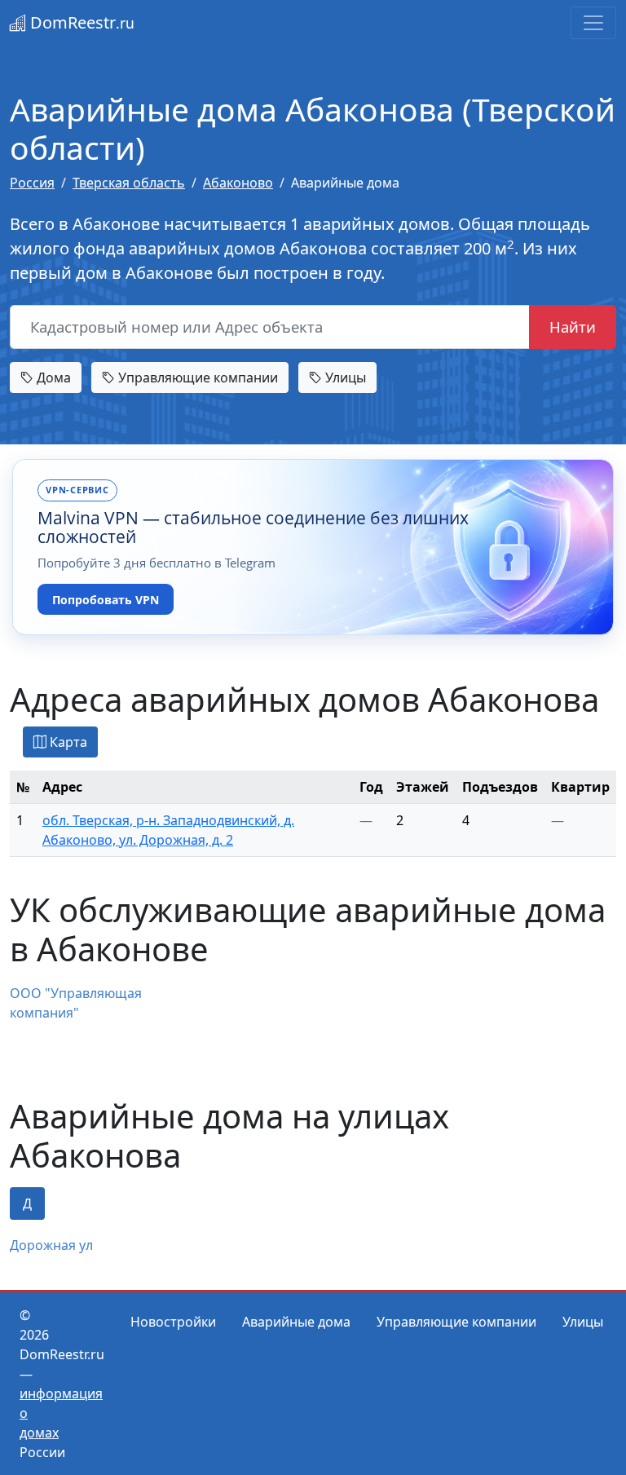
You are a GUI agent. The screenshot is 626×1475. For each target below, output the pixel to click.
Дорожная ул (51, 1245)
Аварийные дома (296, 1322)
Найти (572, 326)
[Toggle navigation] (593, 23)
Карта (66, 742)
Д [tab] (27, 1203)
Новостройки (173, 1322)
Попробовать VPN (105, 599)
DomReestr (80, 22)
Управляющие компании (196, 377)
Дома (52, 377)
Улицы (344, 377)
